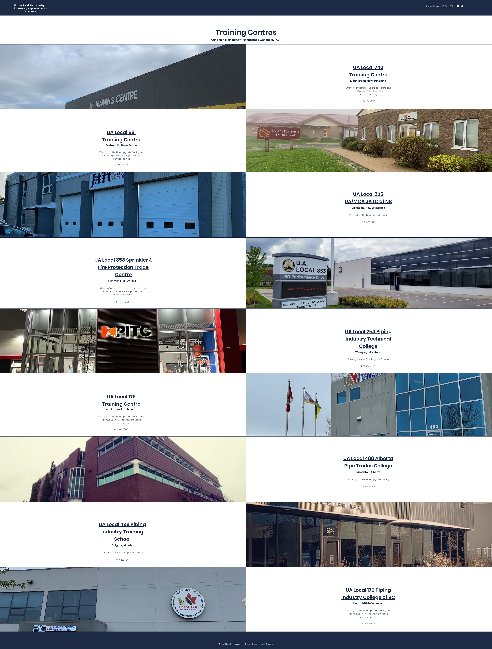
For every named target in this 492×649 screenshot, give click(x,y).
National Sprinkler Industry (29, 5)
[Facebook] (458, 6)
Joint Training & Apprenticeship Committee (29, 10)
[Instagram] (461, 6)
